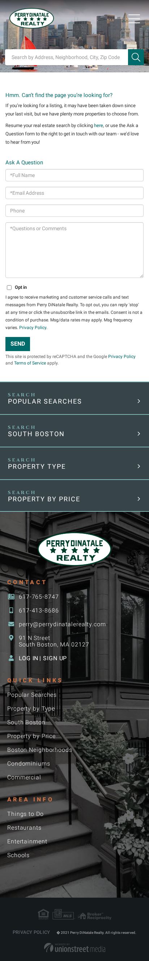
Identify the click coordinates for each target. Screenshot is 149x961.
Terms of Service (30, 363)
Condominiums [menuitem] (28, 763)
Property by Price (44, 499)
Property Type (37, 466)
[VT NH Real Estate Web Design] (74, 947)
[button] (136, 57)
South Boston (36, 434)
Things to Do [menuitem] (25, 813)
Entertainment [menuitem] (27, 841)
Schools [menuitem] (18, 855)
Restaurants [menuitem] (24, 827)
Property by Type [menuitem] (31, 708)
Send (17, 343)
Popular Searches (45, 401)
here (98, 125)
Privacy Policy (32, 327)
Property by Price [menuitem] (31, 736)
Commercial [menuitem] (24, 777)
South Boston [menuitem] (26, 722)
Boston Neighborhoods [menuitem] (39, 749)
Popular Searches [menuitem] (32, 694)
